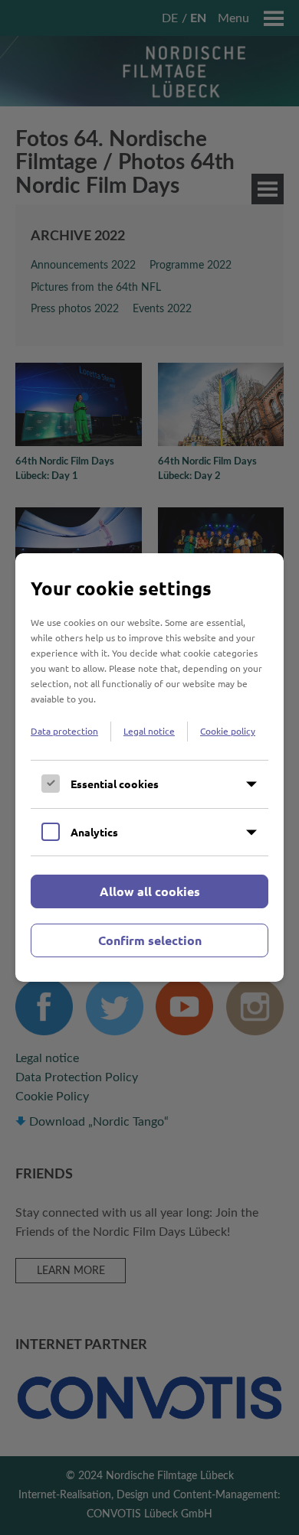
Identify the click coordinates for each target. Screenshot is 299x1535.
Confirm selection (150, 940)
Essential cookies (115, 783)
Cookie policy (227, 731)
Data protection (64, 731)
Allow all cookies (150, 891)
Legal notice (149, 731)
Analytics (94, 832)
